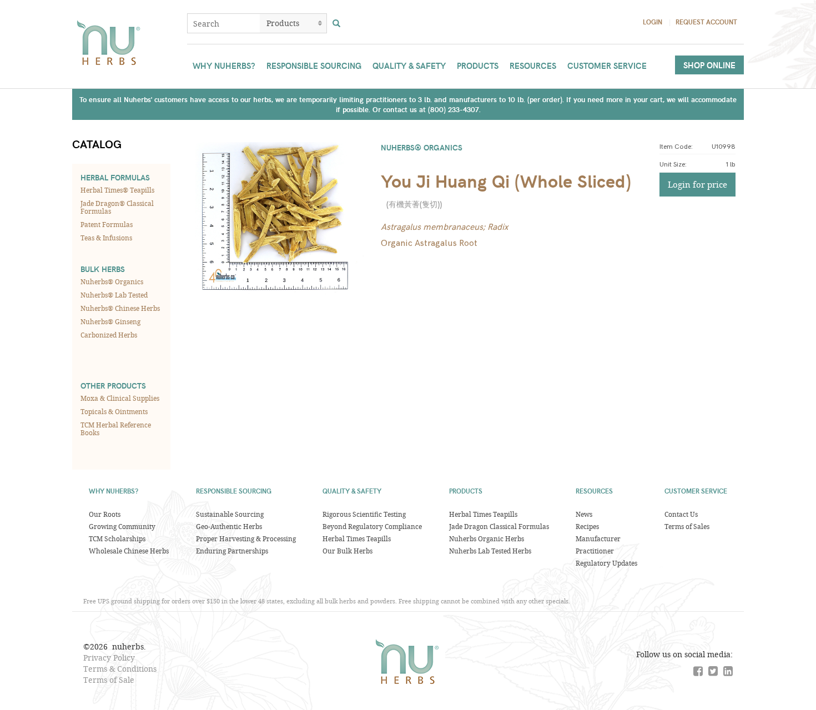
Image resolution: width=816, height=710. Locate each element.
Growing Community (122, 526)
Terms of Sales (686, 526)
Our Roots (104, 514)
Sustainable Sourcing (230, 514)
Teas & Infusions (106, 237)
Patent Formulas (106, 224)
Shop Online (709, 65)
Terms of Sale (108, 679)
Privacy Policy (109, 657)
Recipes (587, 526)
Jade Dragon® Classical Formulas (117, 207)
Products (477, 65)
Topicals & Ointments (114, 411)
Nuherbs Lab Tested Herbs (490, 550)
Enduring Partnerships (232, 550)
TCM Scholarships (117, 538)
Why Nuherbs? (224, 65)
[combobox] (224, 23)
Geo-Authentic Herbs (229, 526)
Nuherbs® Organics (111, 281)
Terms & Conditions (120, 668)
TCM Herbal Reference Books (115, 428)
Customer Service (607, 65)
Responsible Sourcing (313, 65)
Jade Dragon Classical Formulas (499, 526)
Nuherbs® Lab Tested (114, 294)
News (584, 514)
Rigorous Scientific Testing (364, 514)
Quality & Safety (409, 65)
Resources (533, 65)
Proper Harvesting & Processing (246, 538)
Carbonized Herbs (108, 334)
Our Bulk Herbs (347, 550)
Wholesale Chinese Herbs (129, 550)
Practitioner (595, 550)
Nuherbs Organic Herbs (486, 538)
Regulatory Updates (606, 562)
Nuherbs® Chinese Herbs (120, 308)
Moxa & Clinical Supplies (119, 398)
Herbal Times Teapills (357, 538)
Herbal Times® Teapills (117, 189)
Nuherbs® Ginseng (110, 321)
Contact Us (681, 514)
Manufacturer (598, 538)
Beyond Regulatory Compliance (372, 526)
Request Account (706, 21)
